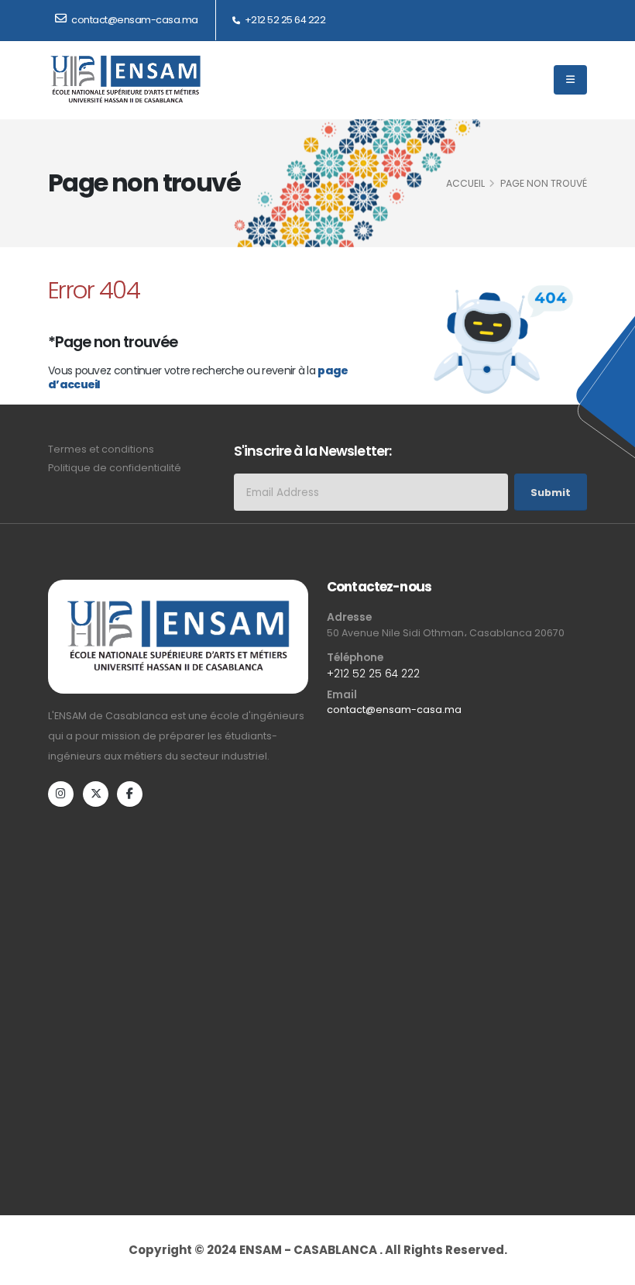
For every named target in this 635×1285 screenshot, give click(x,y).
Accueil (465, 183)
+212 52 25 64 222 (283, 19)
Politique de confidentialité (114, 467)
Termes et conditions (101, 449)
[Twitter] (95, 794)
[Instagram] (61, 794)
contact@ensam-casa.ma (394, 709)
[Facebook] (129, 794)
